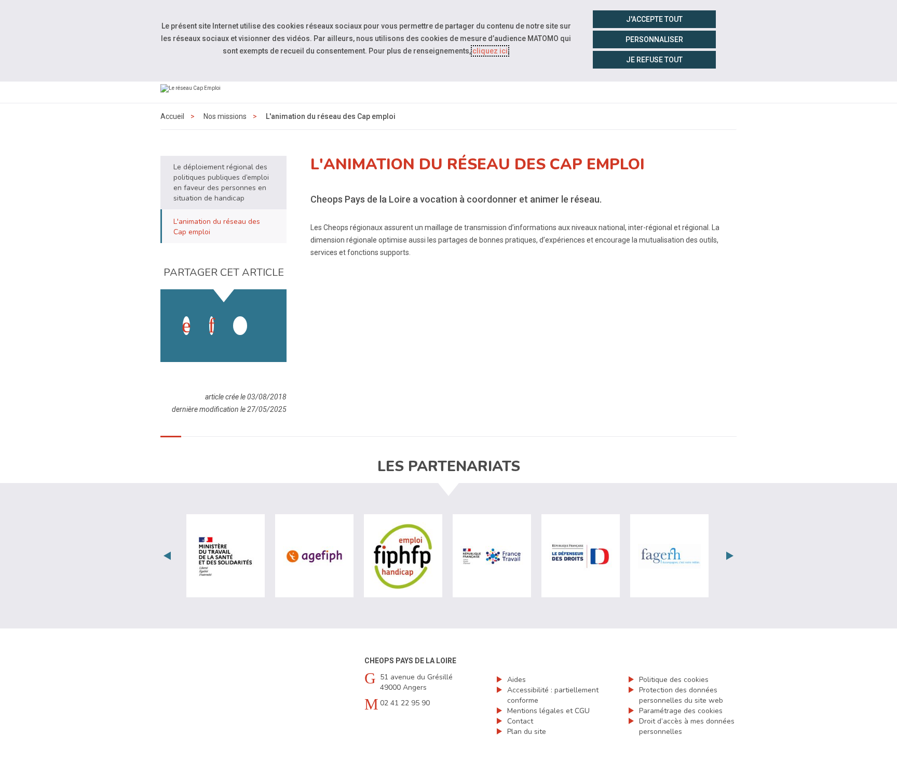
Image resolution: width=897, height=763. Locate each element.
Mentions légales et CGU (548, 711)
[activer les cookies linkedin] (211, 326)
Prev (167, 555)
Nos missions (225, 116)
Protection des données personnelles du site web (681, 695)
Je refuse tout (654, 60)
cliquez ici (490, 51)
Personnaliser (654, 39)
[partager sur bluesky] (265, 315)
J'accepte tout (654, 19)
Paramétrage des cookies (681, 711)
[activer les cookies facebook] (186, 326)
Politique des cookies (674, 680)
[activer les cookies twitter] (240, 326)
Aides (516, 680)
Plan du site (526, 732)
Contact (520, 721)
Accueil (172, 116)
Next (729, 555)
